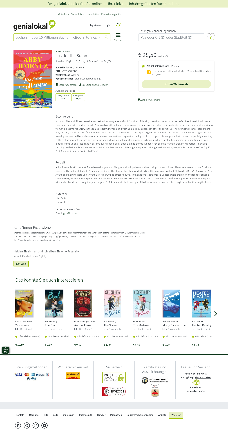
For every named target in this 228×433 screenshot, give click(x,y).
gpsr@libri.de (70, 213)
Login (107, 25)
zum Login (21, 263)
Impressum (68, 415)
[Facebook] (17, 426)
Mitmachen (116, 415)
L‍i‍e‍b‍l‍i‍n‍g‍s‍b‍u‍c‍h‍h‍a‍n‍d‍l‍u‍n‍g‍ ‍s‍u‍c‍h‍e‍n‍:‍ (157, 31)
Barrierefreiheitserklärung (140, 415)
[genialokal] (34, 25)
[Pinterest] (26, 426)
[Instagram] (35, 426)
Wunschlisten (78, 14)
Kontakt (20, 415)
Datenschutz (85, 415)
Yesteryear (22, 325)
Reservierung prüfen (111, 14)
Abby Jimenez (63, 51)
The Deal (50, 325)
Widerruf (176, 415)
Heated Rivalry (201, 325)
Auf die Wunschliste (150, 99)
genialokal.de (64, 3)
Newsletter (93, 14)
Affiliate (162, 415)
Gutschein (63, 14)
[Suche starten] (106, 37)
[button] (118, 38)
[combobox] (58, 37)
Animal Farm (82, 325)
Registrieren (96, 25)
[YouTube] (44, 426)
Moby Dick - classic (175, 325)
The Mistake (141, 325)
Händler (101, 415)
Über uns (33, 415)
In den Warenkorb (176, 84)
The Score (110, 325)
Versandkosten (203, 377)
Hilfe (45, 415)
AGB (55, 415)
